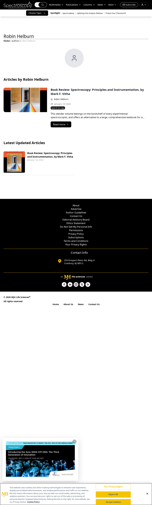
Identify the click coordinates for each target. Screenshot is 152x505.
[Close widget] (74, 442)
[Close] (147, 493)
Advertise (76, 209)
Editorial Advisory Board (76, 219)
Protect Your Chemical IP (116, 13)
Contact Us (76, 216)
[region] (76, 494)
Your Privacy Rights (76, 244)
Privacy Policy (76, 233)
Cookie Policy (33, 502)
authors (15, 40)
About (76, 205)
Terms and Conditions (76, 241)
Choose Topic (35, 13)
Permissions (76, 230)
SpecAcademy (68, 13)
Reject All (113, 494)
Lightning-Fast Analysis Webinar (90, 13)
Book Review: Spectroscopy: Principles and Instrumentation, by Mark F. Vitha (50, 155)
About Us (68, 304)
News (81, 304)
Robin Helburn (61, 99)
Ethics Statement (76, 223)
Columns (87, 4)
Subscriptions (76, 237)
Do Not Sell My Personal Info (76, 226)
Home (7, 40)
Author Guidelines (76, 212)
